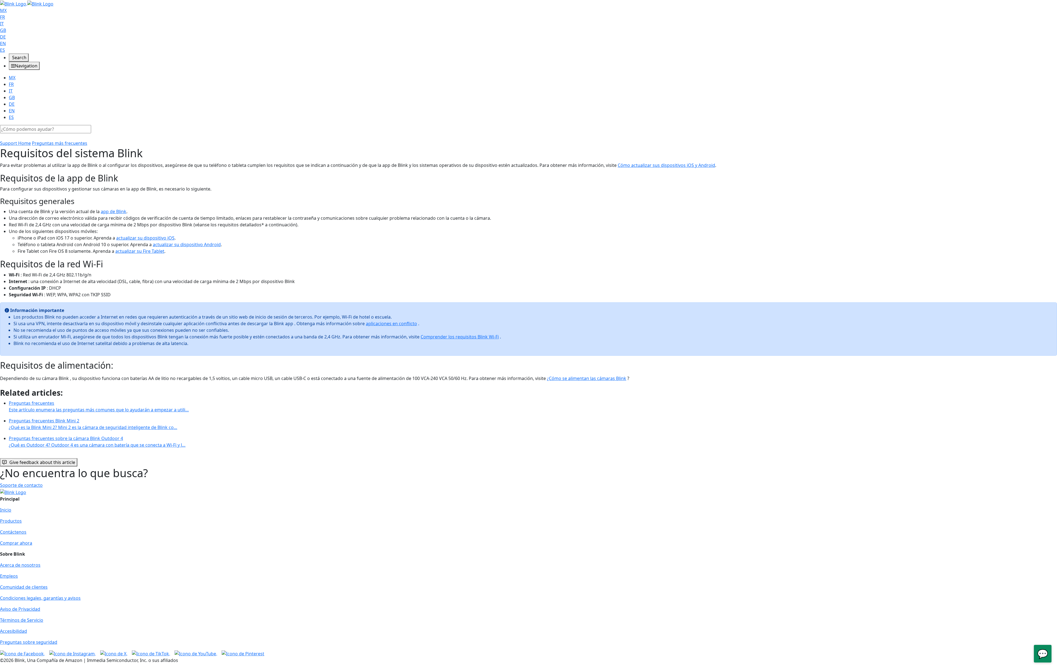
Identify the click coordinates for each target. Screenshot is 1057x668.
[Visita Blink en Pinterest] (243, 653)
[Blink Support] (26, 3)
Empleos (9, 576)
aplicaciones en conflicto (391, 324)
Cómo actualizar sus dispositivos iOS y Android (666, 165)
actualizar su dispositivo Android (187, 244)
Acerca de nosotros (20, 565)
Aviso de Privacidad (20, 609)
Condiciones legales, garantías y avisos (40, 598)
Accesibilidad (13, 631)
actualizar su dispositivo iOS (145, 238)
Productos (11, 521)
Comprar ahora (16, 543)
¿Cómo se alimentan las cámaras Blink (586, 378)
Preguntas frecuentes (99, 406)
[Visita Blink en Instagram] (72, 653)
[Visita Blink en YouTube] (196, 653)
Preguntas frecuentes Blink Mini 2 (93, 424)
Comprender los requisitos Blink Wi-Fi (460, 337)
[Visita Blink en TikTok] (151, 653)
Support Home (15, 143)
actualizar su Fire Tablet (139, 251)
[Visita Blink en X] (113, 653)
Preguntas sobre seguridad (28, 642)
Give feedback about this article (42, 462)
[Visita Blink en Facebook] (22, 653)
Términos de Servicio (21, 620)
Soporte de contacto (21, 485)
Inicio (5, 510)
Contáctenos (13, 532)
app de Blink (113, 211)
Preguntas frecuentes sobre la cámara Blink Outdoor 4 (97, 441)
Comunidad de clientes (24, 587)
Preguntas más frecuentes (59, 143)
